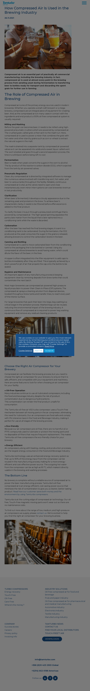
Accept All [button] (49, 351)
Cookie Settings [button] (25, 351)
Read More (49, 346)
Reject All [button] (38, 351)
